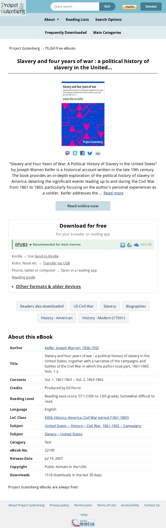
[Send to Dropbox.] (122, 244)
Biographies (136, 306)
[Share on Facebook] (82, 153)
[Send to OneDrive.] (136, 244)
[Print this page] (97, 153)
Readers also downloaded (42, 306)
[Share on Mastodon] (67, 153)
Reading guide (23, 277)
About (51, 19)
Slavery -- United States (64, 434)
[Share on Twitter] (75, 153)
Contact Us (152, 505)
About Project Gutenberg (26, 505)
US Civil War (83, 306)
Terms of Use (106, 505)
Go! (107, 6)
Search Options (108, 19)
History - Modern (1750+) (103, 317)
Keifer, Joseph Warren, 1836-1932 (72, 347)
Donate (151, 6)
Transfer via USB (56, 263)
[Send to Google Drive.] (129, 244)
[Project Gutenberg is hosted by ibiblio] (83, 525)
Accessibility (130, 505)
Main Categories (107, 32)
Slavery (110, 306)
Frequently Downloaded (66, 32)
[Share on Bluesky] (90, 153)
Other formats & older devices (48, 286)
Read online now (83, 205)
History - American (57, 317)
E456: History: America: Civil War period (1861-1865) (87, 417)
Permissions (83, 505)
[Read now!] (83, 145)
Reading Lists (77, 19)
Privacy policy (59, 505)
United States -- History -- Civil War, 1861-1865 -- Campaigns (93, 425)
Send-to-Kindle (47, 256)
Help (84, 515)
